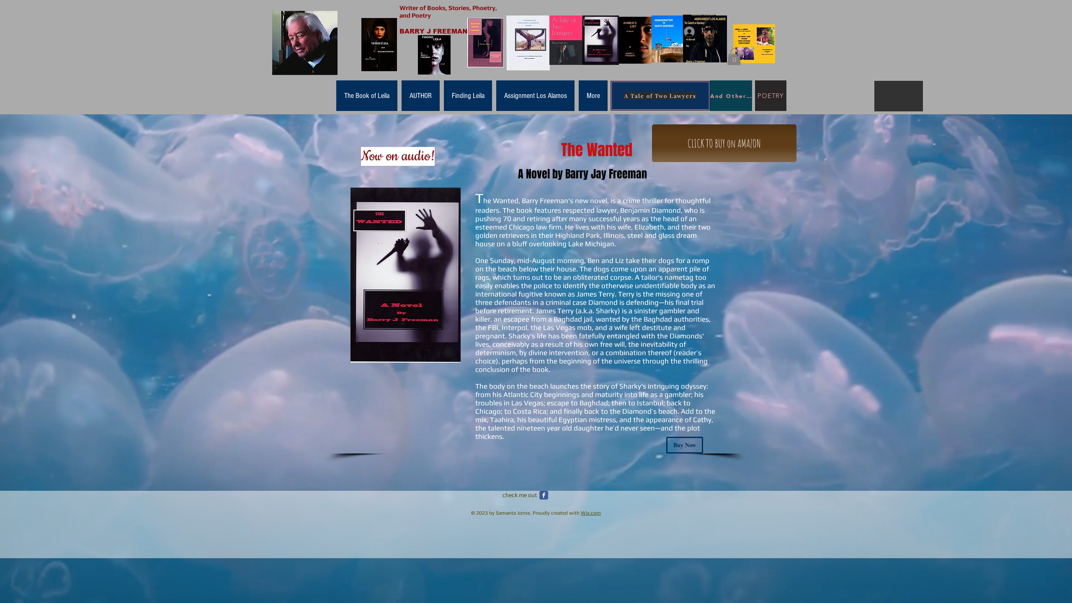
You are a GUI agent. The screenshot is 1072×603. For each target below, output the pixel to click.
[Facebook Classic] (543, 495)
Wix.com (591, 513)
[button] (734, 56)
